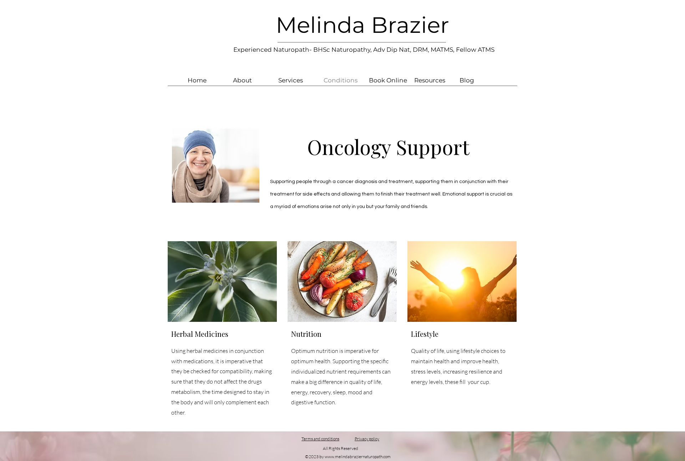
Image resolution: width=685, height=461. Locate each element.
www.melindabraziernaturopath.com (358, 456)
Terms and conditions (320, 438)
